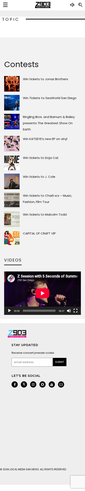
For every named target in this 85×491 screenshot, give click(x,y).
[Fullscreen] (75, 311)
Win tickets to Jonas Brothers (45, 79)
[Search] (80, 6)
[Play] (9, 311)
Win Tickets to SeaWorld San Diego (50, 98)
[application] (42, 293)
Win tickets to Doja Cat (41, 158)
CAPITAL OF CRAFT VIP (39, 233)
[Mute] (69, 311)
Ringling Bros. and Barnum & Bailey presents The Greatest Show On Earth (49, 123)
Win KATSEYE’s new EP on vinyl (45, 139)
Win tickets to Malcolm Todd (45, 214)
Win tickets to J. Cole (39, 176)
